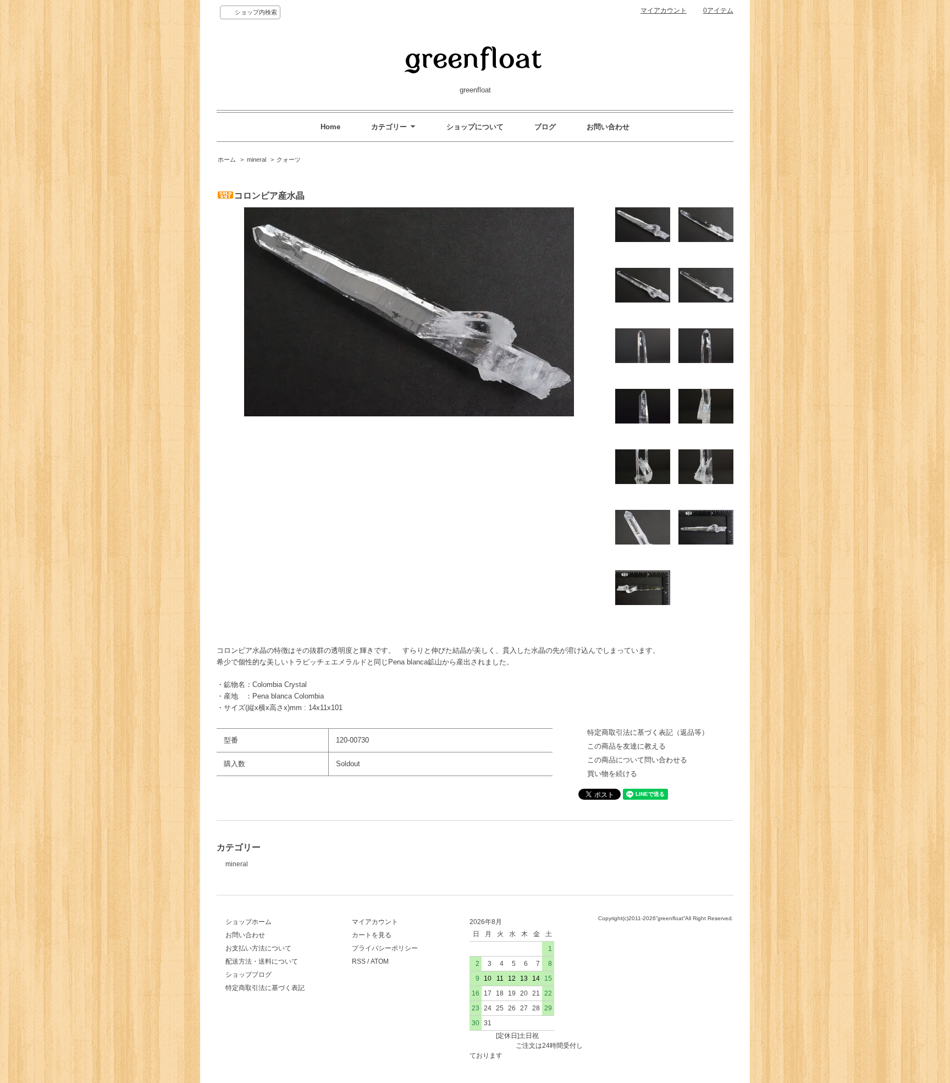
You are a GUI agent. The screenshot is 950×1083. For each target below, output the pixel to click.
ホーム (227, 159)
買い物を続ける (612, 773)
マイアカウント (663, 10)
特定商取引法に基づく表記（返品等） (648, 732)
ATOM (380, 961)
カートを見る (371, 935)
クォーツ (289, 159)
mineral (256, 159)
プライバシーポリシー (385, 948)
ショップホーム (248, 922)
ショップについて (475, 127)
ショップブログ (248, 974)
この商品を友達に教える (626, 746)
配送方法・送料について (261, 961)
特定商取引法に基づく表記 (265, 988)
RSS (359, 961)
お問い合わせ (608, 127)
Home (330, 127)
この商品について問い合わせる (637, 760)
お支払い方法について (258, 948)
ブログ (545, 127)
